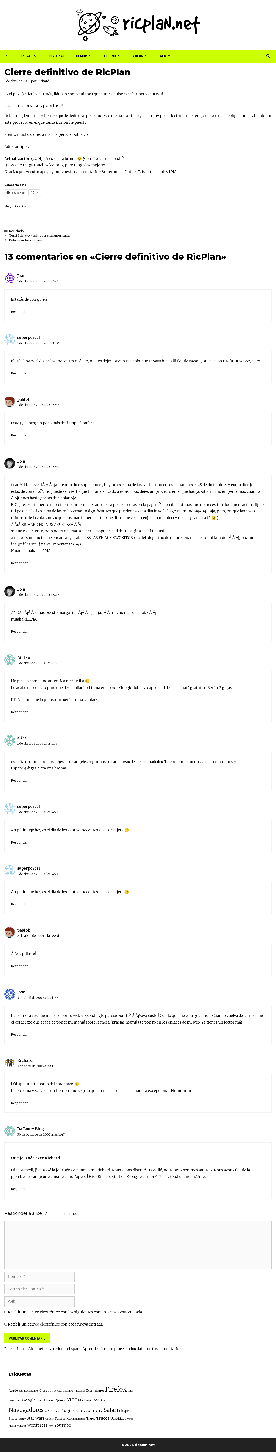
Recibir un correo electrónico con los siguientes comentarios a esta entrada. (75, 1312)
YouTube (62, 1425)
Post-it (78, 1411)
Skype (124, 1411)
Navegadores (26, 1409)
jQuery (60, 1400)
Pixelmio (54, 1411)
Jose (21, 992)
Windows (21, 1425)
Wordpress (37, 1425)
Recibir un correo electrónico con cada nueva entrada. (56, 1324)
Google (29, 1400)
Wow (50, 1425)
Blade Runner (31, 1390)
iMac (39, 1400)
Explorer (80, 1390)
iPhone (48, 1400)
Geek (11, 1400)
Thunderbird (78, 1418)
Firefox (116, 1389)
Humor (81, 56)
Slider (13, 1418)
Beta (21, 1390)
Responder (19, 312)
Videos (137, 56)
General (25, 56)
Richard (25, 1060)
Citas (43, 1390)
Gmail (18, 1400)
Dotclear (58, 1390)
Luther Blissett (138, 171)
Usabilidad (118, 1418)
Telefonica (63, 1418)
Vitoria (12, 1425)
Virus (130, 1418)
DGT (50, 1390)
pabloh (159, 171)
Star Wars (36, 1418)
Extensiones (95, 1390)
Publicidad (88, 1411)
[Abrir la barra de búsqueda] (268, 56)
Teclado (49, 1418)
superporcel (28, 337)
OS (47, 1410)
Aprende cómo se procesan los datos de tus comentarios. (132, 1348)
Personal (56, 56)
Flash (130, 1390)
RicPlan (99, 1411)
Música (99, 1400)
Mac (71, 1399)
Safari (111, 1410)
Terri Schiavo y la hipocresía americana (39, 235)
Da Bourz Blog (30, 1129)
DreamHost (69, 1390)
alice (37, 1213)
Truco (91, 1418)
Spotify (22, 1418)
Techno (110, 56)
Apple (13, 1390)
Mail (81, 1400)
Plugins (67, 1410)
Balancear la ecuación (25, 240)
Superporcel (113, 171)
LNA (173, 171)
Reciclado (16, 231)
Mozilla (89, 1400)
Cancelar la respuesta (63, 1214)
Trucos (103, 1418)
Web (163, 56)
